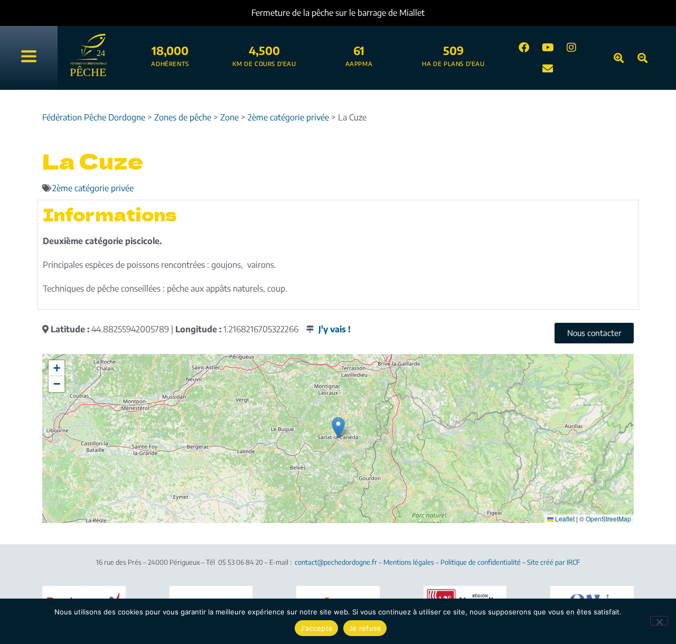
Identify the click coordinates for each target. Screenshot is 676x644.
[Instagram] (571, 47)
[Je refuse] (659, 621)
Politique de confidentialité (480, 562)
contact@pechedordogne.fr (336, 562)
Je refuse (365, 628)
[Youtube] (547, 47)
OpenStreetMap (608, 518)
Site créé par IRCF (553, 562)
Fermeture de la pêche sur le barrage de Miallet (338, 12)
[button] (338, 427)
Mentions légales (408, 562)
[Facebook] (523, 47)
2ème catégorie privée (93, 188)
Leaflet (564, 518)
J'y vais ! (334, 329)
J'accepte (316, 628)
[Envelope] (547, 68)
